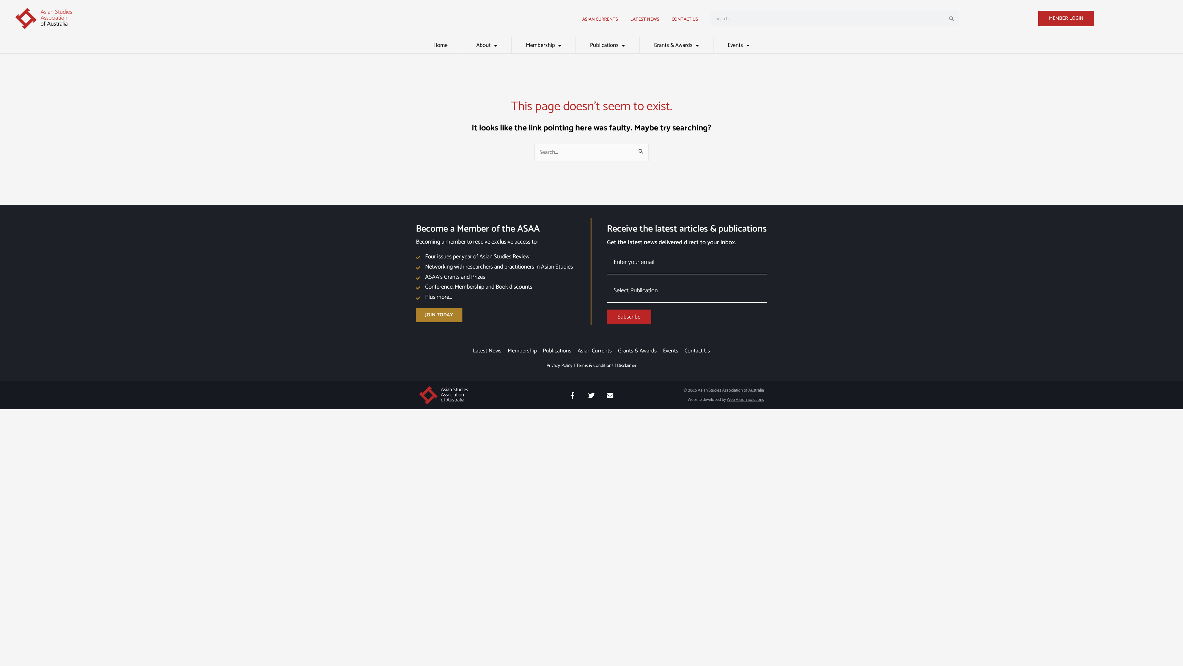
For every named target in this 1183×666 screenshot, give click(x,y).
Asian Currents (600, 19)
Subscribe (629, 317)
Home (440, 45)
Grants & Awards (673, 45)
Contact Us (685, 19)
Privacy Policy (559, 365)
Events (735, 45)
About (483, 45)
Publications (604, 45)
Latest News (487, 351)
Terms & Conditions (594, 365)
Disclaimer (626, 365)
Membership (540, 45)
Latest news (644, 19)
